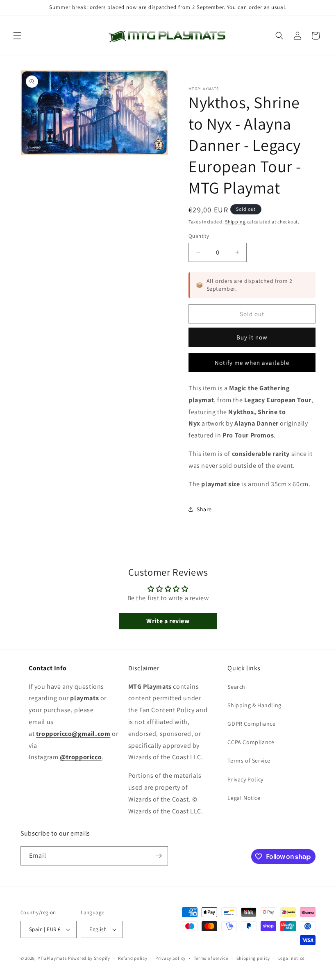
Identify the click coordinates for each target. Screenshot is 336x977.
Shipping (235, 222)
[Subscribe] (159, 855)
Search (236, 686)
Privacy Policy (245, 779)
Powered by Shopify (89, 958)
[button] (17, 36)
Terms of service (211, 958)
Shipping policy (253, 958)
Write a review (167, 621)
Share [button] (204, 509)
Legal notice (291, 958)
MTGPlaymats (52, 958)
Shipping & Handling (254, 705)
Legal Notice (243, 798)
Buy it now (252, 337)
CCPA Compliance (250, 742)
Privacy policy (170, 958)
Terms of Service (248, 760)
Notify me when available (252, 363)
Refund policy (132, 958)
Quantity (198, 235)
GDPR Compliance (251, 723)
